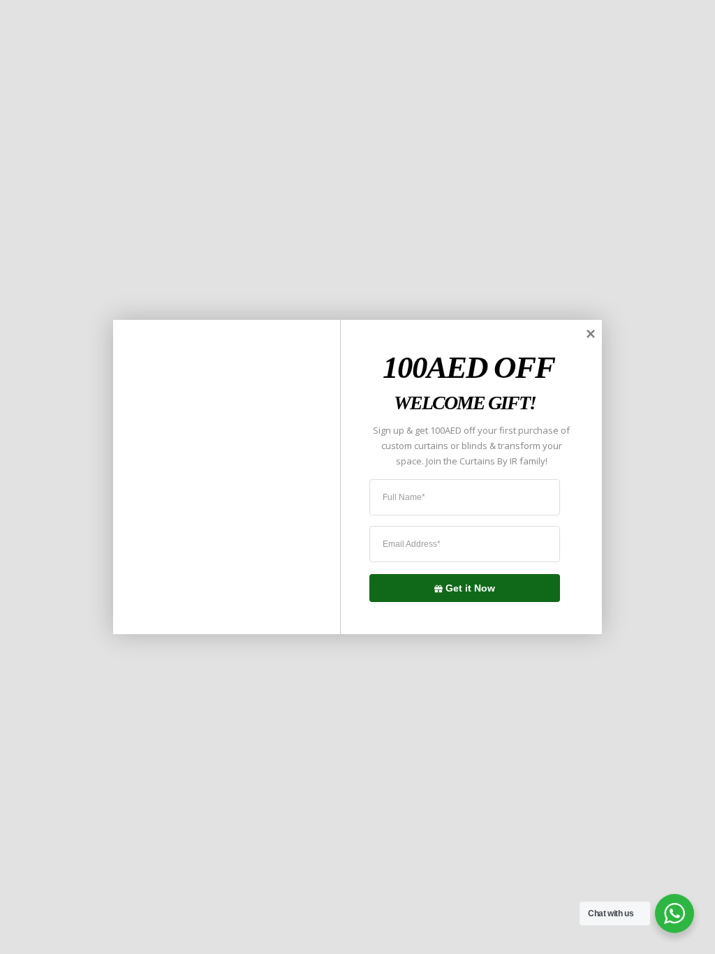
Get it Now (470, 587)
